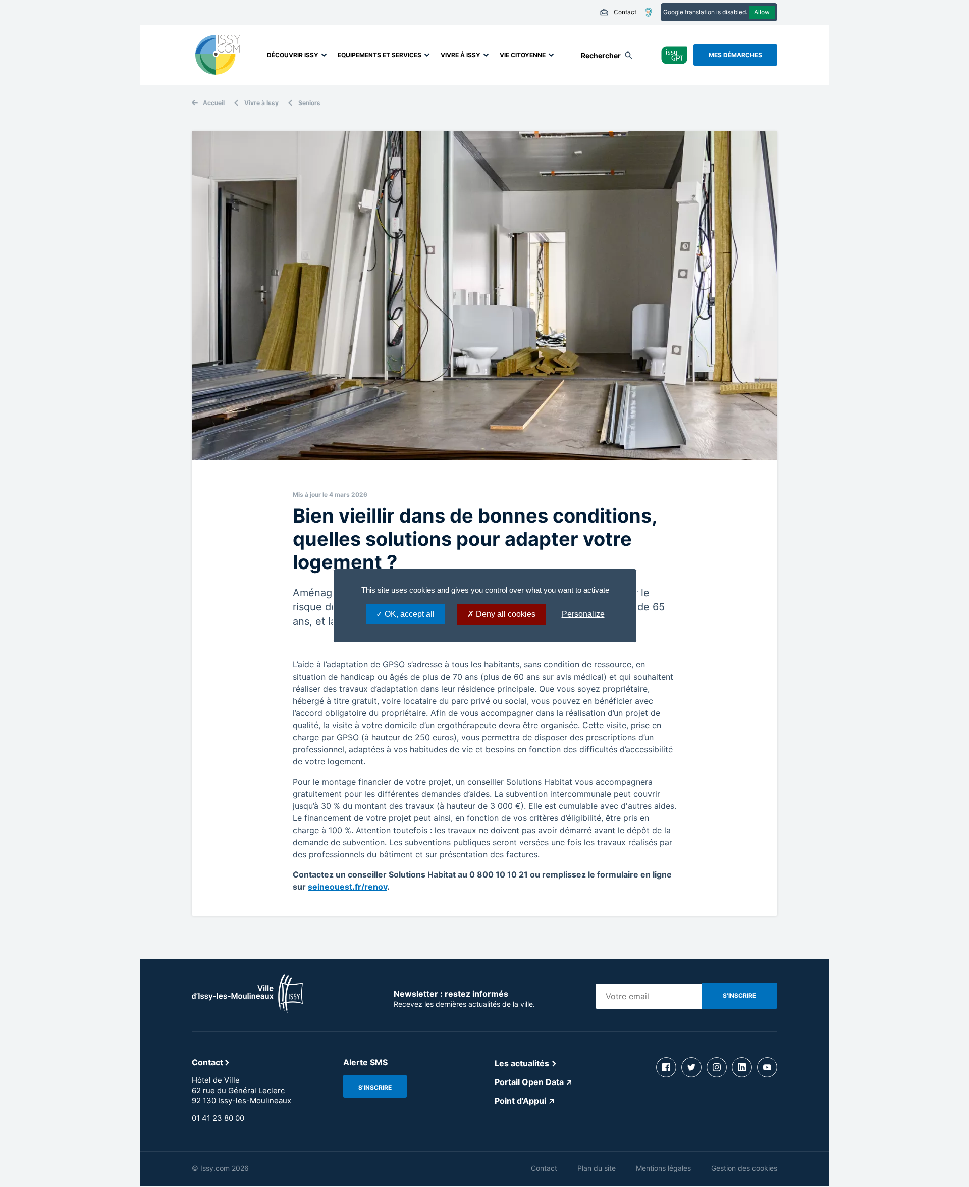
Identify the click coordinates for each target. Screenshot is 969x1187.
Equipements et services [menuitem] (379, 55)
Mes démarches (735, 55)
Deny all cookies (504, 614)
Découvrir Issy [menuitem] (292, 55)
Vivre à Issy (261, 103)
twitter (691, 1067)
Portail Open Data (529, 1082)
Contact (618, 12)
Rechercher (601, 55)
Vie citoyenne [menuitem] (523, 55)
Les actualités (522, 1063)
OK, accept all (409, 614)
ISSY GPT (674, 55)
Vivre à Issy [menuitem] (460, 55)
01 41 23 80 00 (218, 1118)
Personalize (583, 614)
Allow (762, 12)
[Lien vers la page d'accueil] (247, 1010)
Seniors (309, 103)
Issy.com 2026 (224, 1168)
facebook (666, 1067)
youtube (767, 1067)
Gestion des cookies (744, 1168)
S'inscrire (375, 1087)
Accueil (214, 103)
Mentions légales (663, 1168)
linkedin (742, 1067)
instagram (717, 1067)
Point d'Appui (520, 1101)
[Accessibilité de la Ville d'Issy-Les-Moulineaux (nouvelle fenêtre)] (648, 12)
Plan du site (596, 1168)
